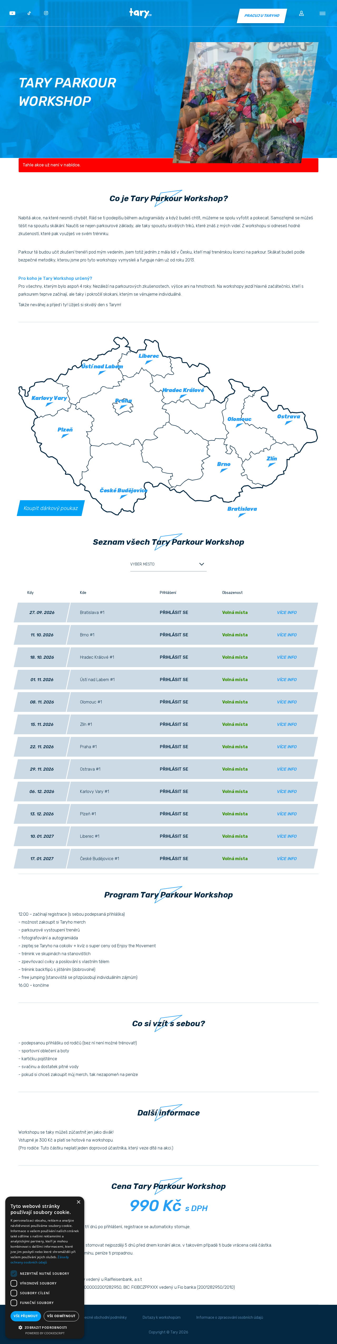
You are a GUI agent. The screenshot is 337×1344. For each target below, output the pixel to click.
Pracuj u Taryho (262, 15)
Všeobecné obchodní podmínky (100, 1317)
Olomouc (239, 419)
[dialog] (44, 1268)
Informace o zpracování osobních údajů (229, 1317)
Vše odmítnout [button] (61, 1316)
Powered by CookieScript (45, 1333)
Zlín (272, 459)
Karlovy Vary (49, 398)
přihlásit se (174, 612)
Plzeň (65, 429)
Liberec (149, 356)
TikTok (29, 13)
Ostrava (288, 416)
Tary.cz (140, 13)
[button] (45, 1327)
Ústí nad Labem (102, 366)
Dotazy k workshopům (162, 1317)
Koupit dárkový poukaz (50, 508)
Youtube (12, 13)
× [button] (78, 1202)
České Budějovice (123, 490)
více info (287, 612)
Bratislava (242, 509)
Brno (224, 464)
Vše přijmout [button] (26, 1316)
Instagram (46, 13)
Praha (123, 401)
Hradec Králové (183, 390)
